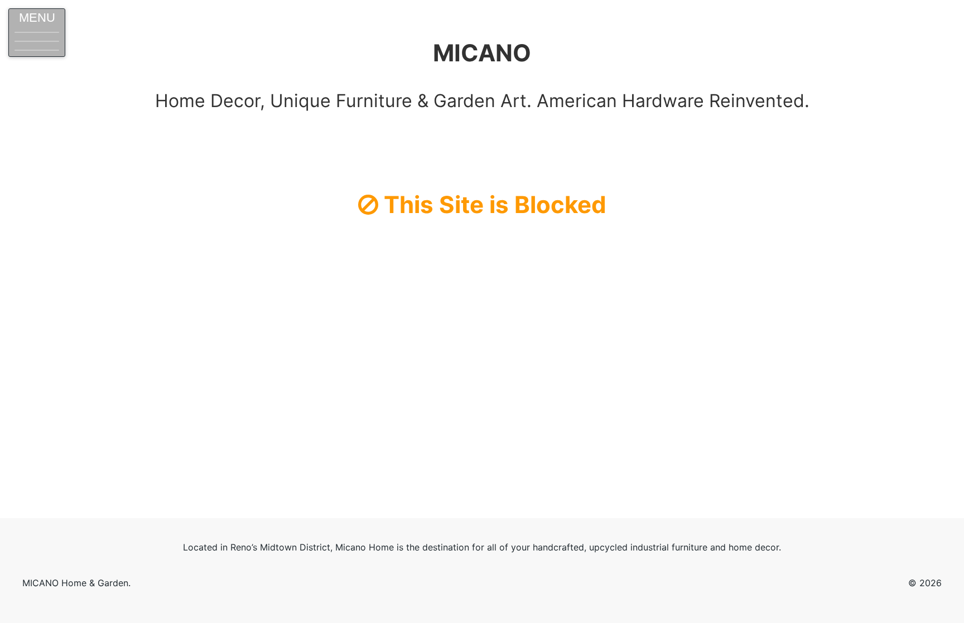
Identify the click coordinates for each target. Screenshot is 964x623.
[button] (36, 32)
